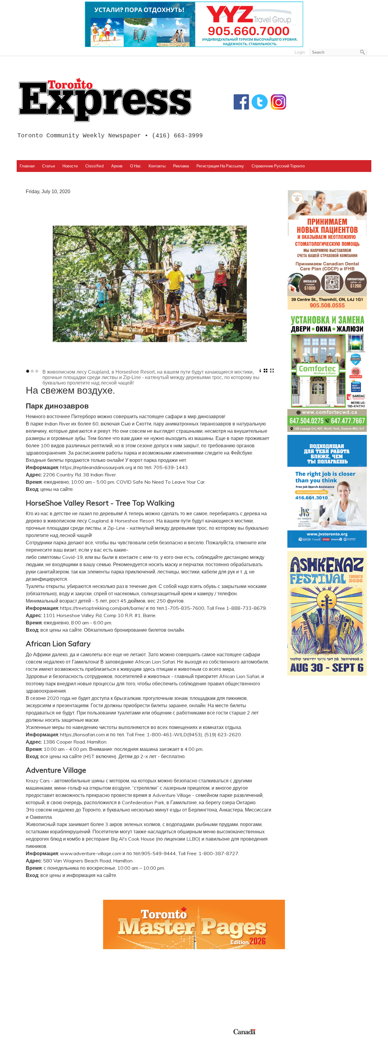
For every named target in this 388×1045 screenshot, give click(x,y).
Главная (27, 165)
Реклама (181, 165)
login (300, 52)
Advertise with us (306, 983)
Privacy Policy (58, 1038)
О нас (135, 165)
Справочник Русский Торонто (278, 165)
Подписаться (213, 983)
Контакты (157, 165)
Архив (116, 165)
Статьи (48, 165)
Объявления (213, 1004)
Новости (70, 165)
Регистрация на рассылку (220, 165)
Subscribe (297, 990)
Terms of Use (35, 1038)
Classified (94, 165)
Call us (294, 976)
